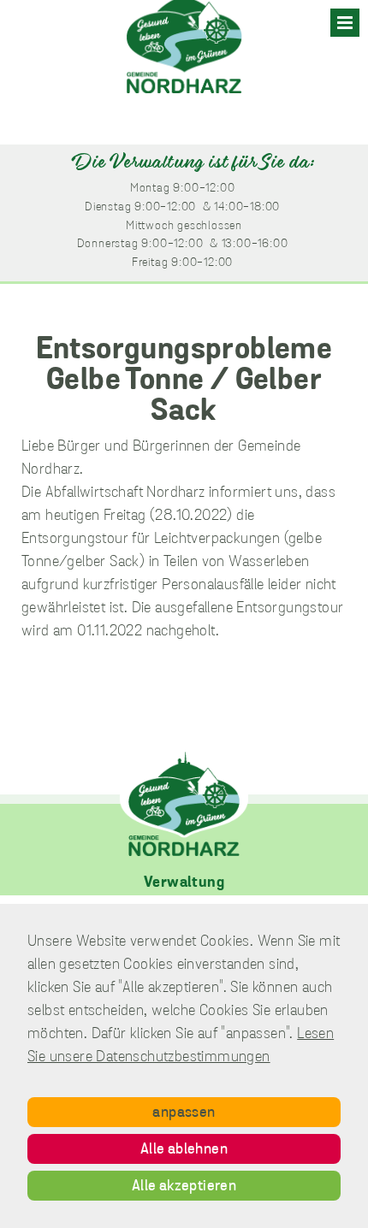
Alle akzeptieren (184, 1187)
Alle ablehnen (184, 1150)
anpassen (183, 1113)
